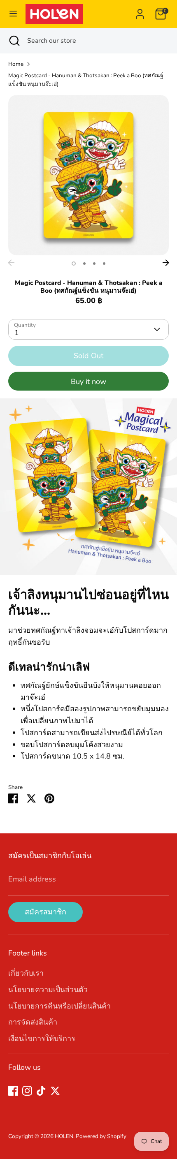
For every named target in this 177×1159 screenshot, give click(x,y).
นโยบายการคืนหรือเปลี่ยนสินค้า (59, 1006)
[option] (88, 175)
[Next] (166, 263)
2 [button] (84, 263)
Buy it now (88, 381)
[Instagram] (27, 1091)
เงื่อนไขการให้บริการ (41, 1038)
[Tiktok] (41, 1091)
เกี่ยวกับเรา (26, 973)
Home (15, 64)
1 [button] (74, 263)
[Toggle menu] (13, 13)
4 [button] (104, 263)
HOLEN (64, 1136)
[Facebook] (13, 1091)
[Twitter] (55, 1091)
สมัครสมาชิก (45, 912)
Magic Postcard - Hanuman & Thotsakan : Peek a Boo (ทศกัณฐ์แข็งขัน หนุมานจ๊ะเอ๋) (85, 80)
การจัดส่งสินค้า (32, 1022)
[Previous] (11, 263)
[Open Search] (13, 40)
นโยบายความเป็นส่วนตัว (48, 990)
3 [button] (94, 263)
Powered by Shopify (101, 1136)
